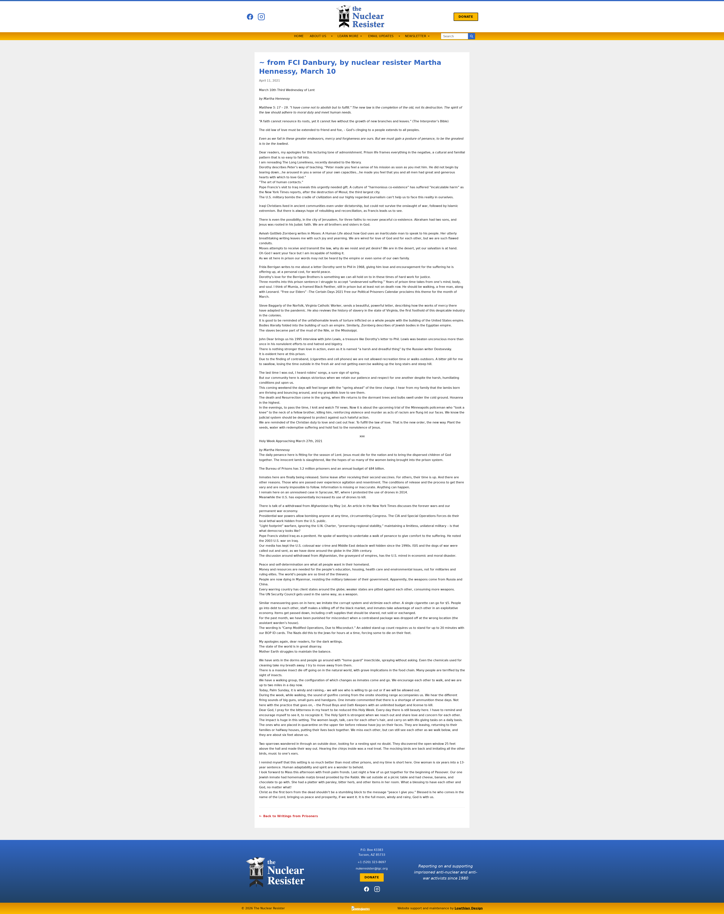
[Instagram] (261, 17)
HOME (299, 36)
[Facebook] (250, 17)
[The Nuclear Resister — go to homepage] (362, 16)
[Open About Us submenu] (331, 36)
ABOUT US (318, 36)
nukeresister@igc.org (372, 868)
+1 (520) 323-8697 (371, 862)
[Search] (471, 36)
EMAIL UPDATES (380, 36)
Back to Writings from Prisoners (290, 816)
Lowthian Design (469, 908)
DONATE (466, 16)
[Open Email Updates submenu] (399, 36)
